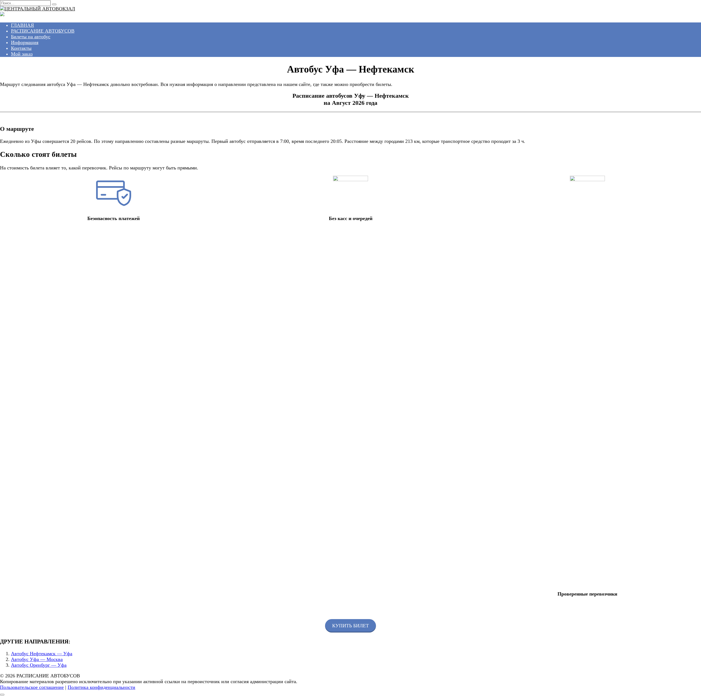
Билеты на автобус (30, 36)
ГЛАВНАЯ (22, 25)
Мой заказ (22, 54)
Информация (24, 42)
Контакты (21, 48)
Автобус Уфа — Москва (37, 659)
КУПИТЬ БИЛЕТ (350, 625)
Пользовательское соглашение (32, 687)
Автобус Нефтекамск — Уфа (41, 653)
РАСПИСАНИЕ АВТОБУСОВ (42, 31)
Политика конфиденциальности (101, 687)
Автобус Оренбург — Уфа (39, 665)
